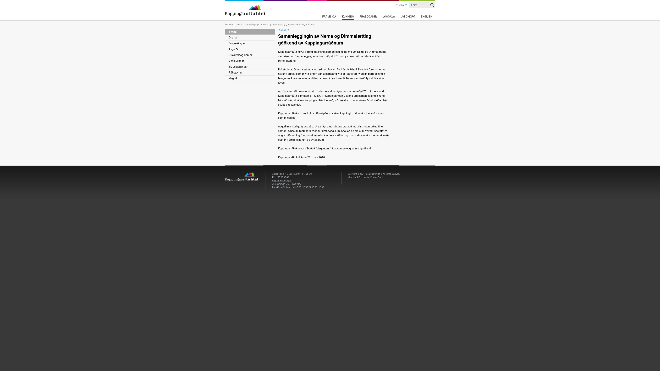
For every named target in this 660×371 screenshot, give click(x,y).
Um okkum (408, 16)
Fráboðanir (368, 16)
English (426, 16)
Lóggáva (389, 16)
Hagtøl (233, 78)
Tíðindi (238, 24)
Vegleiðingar (236, 61)
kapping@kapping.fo (281, 180)
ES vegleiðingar (238, 66)
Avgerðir (234, 49)
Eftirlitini (399, 5)
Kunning (348, 16)
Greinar (233, 37)
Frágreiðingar (237, 43)
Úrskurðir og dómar (240, 55)
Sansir (381, 177)
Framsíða (329, 16)
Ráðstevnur (236, 72)
